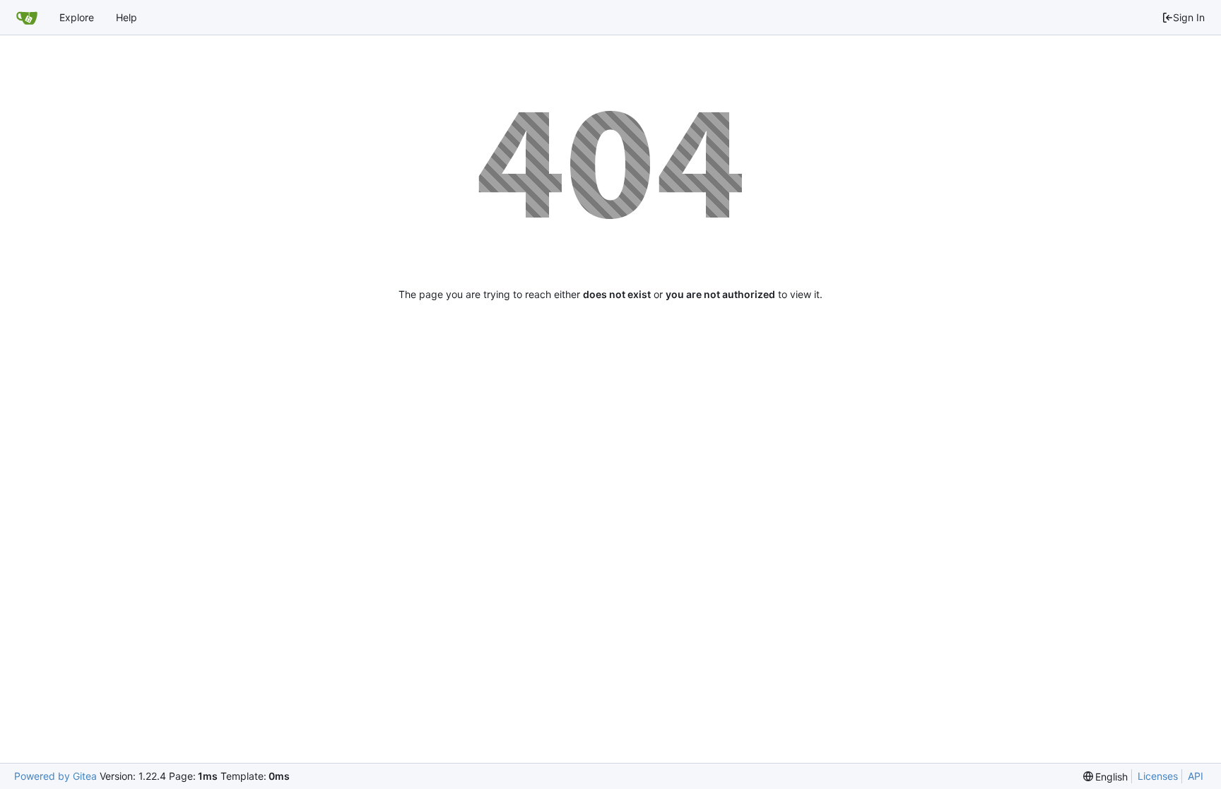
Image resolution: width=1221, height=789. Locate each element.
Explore (76, 17)
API (1195, 776)
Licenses (1158, 776)
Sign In (1189, 17)
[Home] (27, 17)
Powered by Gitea (55, 776)
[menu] (1105, 777)
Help (126, 17)
